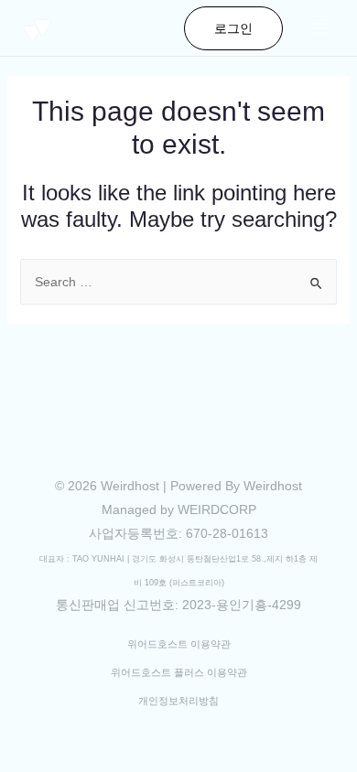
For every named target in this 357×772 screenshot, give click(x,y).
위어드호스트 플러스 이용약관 (179, 672)
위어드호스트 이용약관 (179, 643)
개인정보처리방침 (178, 700)
